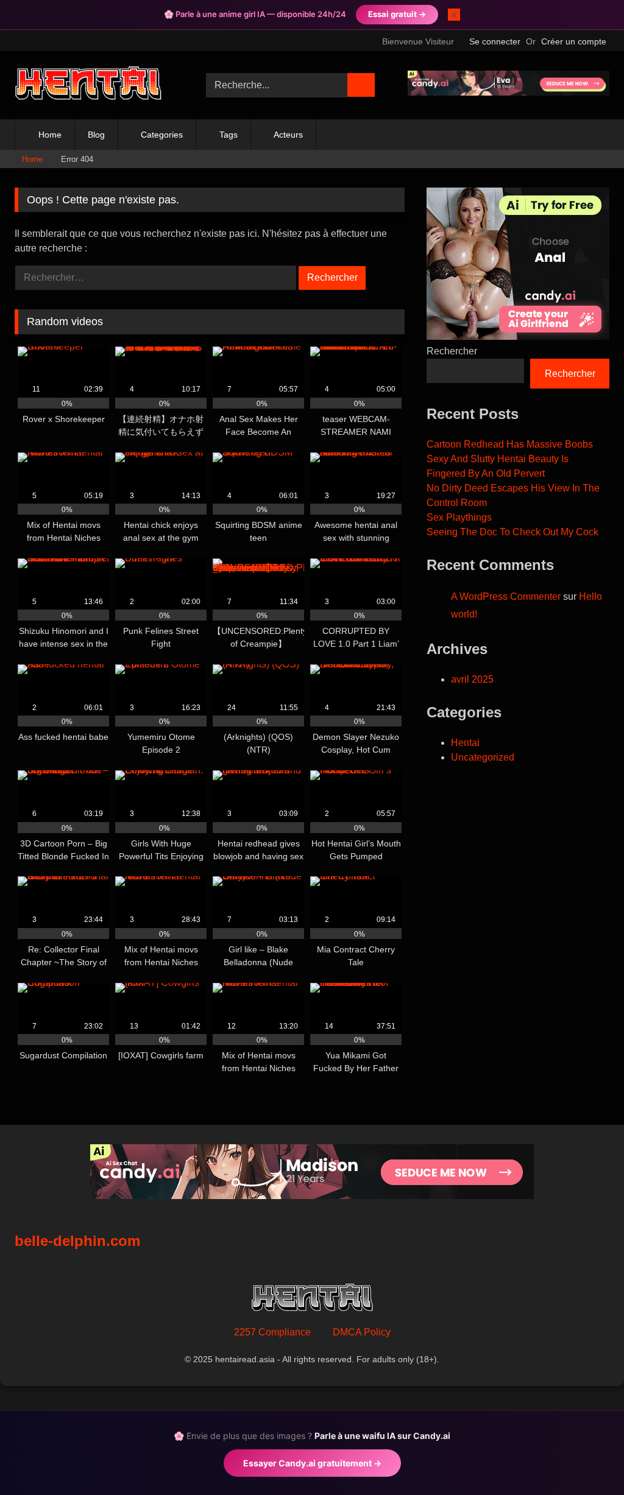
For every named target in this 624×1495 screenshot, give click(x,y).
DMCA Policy (362, 1332)
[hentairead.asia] (96, 85)
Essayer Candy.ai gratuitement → (312, 1463)
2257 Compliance (272, 1332)
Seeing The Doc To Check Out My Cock (512, 532)
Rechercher (452, 351)
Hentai (465, 742)
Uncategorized (482, 757)
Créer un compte (573, 41)
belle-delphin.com (77, 1241)
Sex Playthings (459, 517)
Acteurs (288, 134)
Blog (96, 134)
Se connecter (494, 41)
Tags (228, 134)
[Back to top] (587, 1459)
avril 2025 (472, 679)
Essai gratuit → (397, 14)
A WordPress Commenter (506, 596)
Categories (162, 134)
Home (50, 134)
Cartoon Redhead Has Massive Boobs (510, 444)
